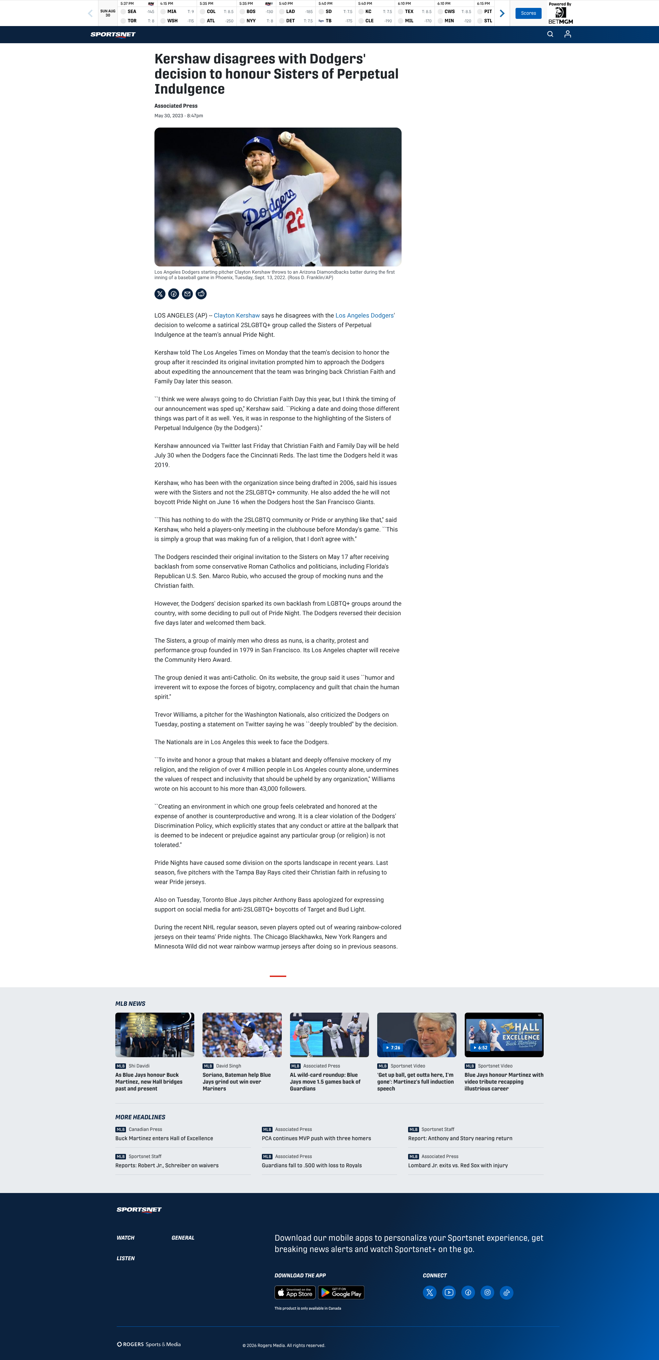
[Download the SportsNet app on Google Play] (341, 1292)
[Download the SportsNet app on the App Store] (295, 1292)
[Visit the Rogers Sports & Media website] (149, 1344)
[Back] (90, 13)
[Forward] (502, 13)
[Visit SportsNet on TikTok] (506, 1292)
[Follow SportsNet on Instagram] (487, 1292)
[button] (550, 34)
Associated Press (176, 106)
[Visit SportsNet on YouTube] (449, 1292)
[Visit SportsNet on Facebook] (468, 1292)
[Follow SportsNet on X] (430, 1292)
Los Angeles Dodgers (365, 315)
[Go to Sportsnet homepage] (113, 35)
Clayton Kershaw (237, 315)
